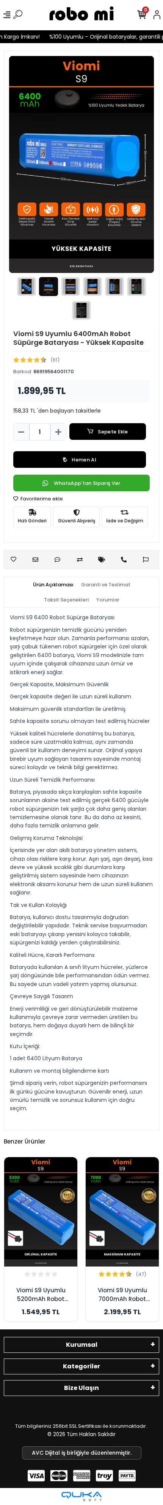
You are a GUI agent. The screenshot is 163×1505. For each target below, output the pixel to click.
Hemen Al (84, 459)
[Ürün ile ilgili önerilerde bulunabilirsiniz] (147, 559)
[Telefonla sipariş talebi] (125, 559)
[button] (20, 164)
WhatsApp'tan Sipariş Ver (87, 483)
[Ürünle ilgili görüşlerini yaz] (59, 559)
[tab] (53, 584)
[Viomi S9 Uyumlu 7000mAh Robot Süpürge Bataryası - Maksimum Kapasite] (122, 1212)
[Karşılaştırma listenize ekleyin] (81, 559)
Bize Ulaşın (81, 1387)
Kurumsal (81, 1344)
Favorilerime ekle (41, 498)
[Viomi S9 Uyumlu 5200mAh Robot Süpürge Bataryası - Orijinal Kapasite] (40, 1212)
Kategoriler (81, 1366)
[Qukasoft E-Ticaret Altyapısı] (81, 1496)
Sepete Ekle (113, 431)
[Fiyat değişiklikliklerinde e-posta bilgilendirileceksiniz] (103, 559)
